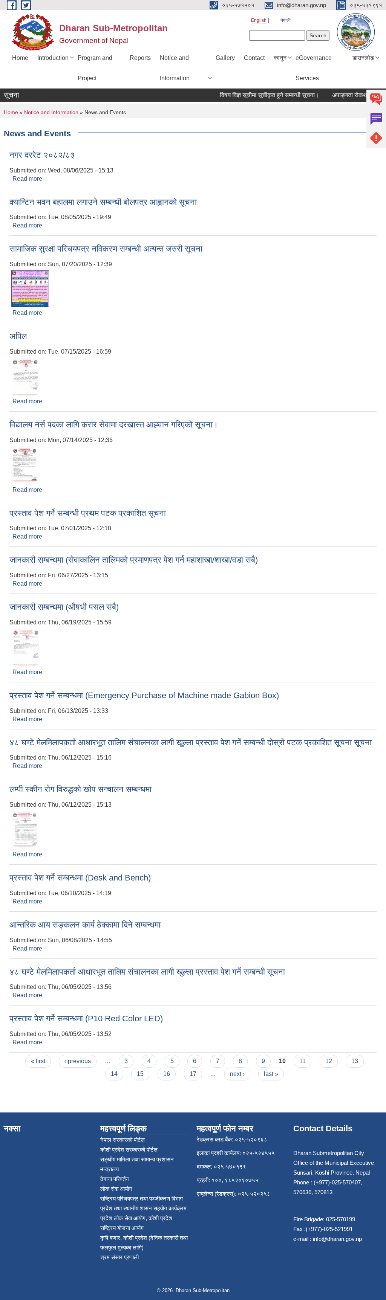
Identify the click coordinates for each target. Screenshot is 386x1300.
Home (20, 58)
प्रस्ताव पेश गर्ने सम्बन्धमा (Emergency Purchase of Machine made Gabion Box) (144, 695)
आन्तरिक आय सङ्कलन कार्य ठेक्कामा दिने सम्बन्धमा (85, 924)
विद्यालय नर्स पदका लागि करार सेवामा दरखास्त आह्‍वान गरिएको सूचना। (113, 424)
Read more (27, 178)
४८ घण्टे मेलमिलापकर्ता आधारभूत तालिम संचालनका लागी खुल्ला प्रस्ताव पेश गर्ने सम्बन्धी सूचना (147, 972)
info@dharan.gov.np (337, 1239)
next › (237, 1074)
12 (328, 1061)
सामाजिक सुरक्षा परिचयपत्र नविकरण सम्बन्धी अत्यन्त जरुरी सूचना (105, 248)
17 (193, 1074)
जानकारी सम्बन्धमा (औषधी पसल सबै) (64, 607)
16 (166, 1074)
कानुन (280, 58)
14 (114, 1074)
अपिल (18, 336)
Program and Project (95, 68)
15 (140, 1074)
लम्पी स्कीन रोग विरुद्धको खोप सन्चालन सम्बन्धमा (80, 789)
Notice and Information (175, 68)
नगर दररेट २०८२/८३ (42, 155)
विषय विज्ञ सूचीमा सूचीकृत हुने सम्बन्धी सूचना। (261, 95)
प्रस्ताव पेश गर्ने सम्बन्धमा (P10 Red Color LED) (86, 1018)
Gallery (225, 58)
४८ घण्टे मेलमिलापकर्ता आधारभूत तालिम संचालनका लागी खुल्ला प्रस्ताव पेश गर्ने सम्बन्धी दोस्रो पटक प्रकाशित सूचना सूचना (190, 742)
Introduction (53, 58)
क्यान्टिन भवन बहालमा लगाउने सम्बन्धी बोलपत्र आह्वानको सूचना (103, 202)
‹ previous (77, 1061)
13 (354, 1061)
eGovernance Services (314, 68)
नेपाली (285, 20)
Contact (254, 58)
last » (271, 1074)
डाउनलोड (363, 58)
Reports (140, 58)
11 (302, 1061)
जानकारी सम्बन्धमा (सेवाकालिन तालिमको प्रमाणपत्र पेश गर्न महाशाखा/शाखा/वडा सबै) (133, 560)
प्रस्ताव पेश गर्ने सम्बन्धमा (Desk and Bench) (80, 877)
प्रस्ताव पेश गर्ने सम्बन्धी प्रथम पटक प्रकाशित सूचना (87, 513)
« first (38, 1061)
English (259, 20)
